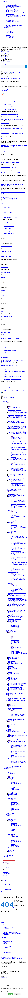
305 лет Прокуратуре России (8, 138)
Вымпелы (3, 306)
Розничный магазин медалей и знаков (12, 933)
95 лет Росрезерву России (7, 157)
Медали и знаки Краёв (9, 104)
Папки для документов (6, 251)
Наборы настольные (8, 228)
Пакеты (2, 311)
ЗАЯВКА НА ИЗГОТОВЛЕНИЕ (7, 73)
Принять (10, 994)
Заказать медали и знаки (12, 3)
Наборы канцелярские (9, 233)
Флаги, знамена (4, 357)
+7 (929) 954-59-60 (5, 61)
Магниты (3, 300)
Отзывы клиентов (10, 32)
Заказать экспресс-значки (17, 483)
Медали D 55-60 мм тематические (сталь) (14, 390)
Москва (7, 867)
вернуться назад (19, 909)
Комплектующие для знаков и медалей (15, 22)
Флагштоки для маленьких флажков (10, 338)
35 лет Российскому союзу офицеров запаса (12, 133)
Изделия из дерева (5, 332)
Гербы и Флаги (6, 928)
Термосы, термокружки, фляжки (9, 261)
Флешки (3, 321)
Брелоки (3, 285)
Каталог (8, 404)
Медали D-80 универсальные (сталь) (12, 379)
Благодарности (9, 31)
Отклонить (17, 994)
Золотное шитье (10, 19)
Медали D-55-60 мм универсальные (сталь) (14, 371)
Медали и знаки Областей (10, 106)
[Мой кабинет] (1, 399)
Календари (3, 290)
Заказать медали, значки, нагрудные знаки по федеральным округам (17, 438)
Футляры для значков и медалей (13, 16)
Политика (5, 947)
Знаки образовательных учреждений (15, 12)
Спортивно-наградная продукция (14, 25)
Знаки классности (10, 14)
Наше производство (10, 30)
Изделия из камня (5, 272)
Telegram (7, 886)
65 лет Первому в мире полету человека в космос (13, 178)
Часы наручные (7, 207)
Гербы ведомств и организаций (11, 352)
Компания (3, 937)
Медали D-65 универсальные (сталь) (12, 374)
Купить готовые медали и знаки (13, 4)
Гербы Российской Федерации (11, 347)
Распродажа (9, 24)
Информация (4, 950)
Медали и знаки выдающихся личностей (11, 84)
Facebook (7, 883)
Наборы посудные (8, 231)
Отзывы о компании (8, 941)
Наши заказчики (9, 37)
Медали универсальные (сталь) (9, 365)
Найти (2, 996)
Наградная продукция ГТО (12, 21)
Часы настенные (7, 209)
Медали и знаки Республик (10, 101)
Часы (2, 203)
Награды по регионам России (8, 98)
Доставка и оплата (7, 952)
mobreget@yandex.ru (5, 64)
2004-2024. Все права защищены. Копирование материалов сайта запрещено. (11, 958)
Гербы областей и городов (10, 350)
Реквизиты (8, 33)
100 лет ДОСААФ (10, 7)
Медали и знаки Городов (10, 109)
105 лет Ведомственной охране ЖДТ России (12, 128)
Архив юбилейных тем (16, 624)
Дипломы (3, 277)
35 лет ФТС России (5, 151)
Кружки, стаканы (5, 295)
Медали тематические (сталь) (8, 384)
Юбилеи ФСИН (14, 512)
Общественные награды (11, 11)
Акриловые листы (10, 26)
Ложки (2, 327)
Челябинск (8, 866)
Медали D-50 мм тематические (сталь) (13, 387)
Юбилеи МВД (14, 499)
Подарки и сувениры (11, 9)
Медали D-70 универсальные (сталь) (12, 376)
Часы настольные (8, 212)
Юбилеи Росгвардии (16, 574)
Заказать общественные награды (9, 114)
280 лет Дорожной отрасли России (10, 162)
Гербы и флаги (9, 17)
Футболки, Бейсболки (6, 316)
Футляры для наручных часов (11, 217)
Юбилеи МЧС (14, 585)
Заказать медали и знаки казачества (10, 78)
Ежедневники (4, 267)
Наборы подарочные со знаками (11, 236)
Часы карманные (8, 214)
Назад (7, 402)
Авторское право (10, 36)
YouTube (7, 887)
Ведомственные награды (12, 10)
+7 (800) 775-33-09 (5, 51)
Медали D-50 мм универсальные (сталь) (13, 369)
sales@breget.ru (4, 53)
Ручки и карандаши (6, 256)
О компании (8, 28)
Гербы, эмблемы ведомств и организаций (11, 344)
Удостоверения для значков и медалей (15, 15)
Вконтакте (7, 884)
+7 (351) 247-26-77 (5, 56)
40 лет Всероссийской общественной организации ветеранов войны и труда (14, 146)
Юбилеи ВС (13, 535)
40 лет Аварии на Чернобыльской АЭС (10, 172)
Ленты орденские (10, 20)
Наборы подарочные (6, 222)
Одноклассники (8, 889)
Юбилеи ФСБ (14, 525)
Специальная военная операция (13, 6)
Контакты (5, 943)
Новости (8, 35)
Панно (2, 240)
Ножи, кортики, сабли (6, 246)
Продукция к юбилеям (11, 5)
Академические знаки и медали (10, 932)
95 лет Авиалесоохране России (9, 167)
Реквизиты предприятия (9, 946)
